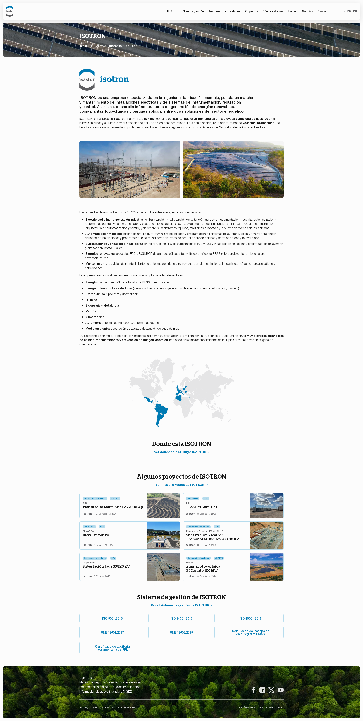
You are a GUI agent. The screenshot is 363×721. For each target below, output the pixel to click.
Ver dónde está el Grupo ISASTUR (180, 452)
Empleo (293, 11)
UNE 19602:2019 (181, 632)
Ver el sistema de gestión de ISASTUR (180, 605)
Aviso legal (84, 707)
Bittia (281, 707)
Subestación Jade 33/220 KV (106, 566)
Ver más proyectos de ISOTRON (180, 485)
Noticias (307, 11)
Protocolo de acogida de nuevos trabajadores (109, 686)
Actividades (232, 11)
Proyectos (251, 11)
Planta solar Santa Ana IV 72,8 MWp (113, 507)
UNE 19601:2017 (112, 632)
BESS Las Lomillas (201, 507)
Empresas (114, 46)
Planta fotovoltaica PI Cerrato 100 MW (203, 568)
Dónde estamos (273, 11)
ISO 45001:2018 (250, 618)
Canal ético (86, 677)
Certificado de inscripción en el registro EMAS (250, 632)
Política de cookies (126, 707)
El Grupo (97, 46)
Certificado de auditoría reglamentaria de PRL (112, 648)
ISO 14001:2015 (181, 618)
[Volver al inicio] (9, 11)
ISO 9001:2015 (112, 618)
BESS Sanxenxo (96, 535)
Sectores (214, 11)
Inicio (83, 45)
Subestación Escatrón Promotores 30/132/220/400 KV (212, 537)
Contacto (323, 11)
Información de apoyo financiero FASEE (105, 691)
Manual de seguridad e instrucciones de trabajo (111, 682)
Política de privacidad (103, 707)
